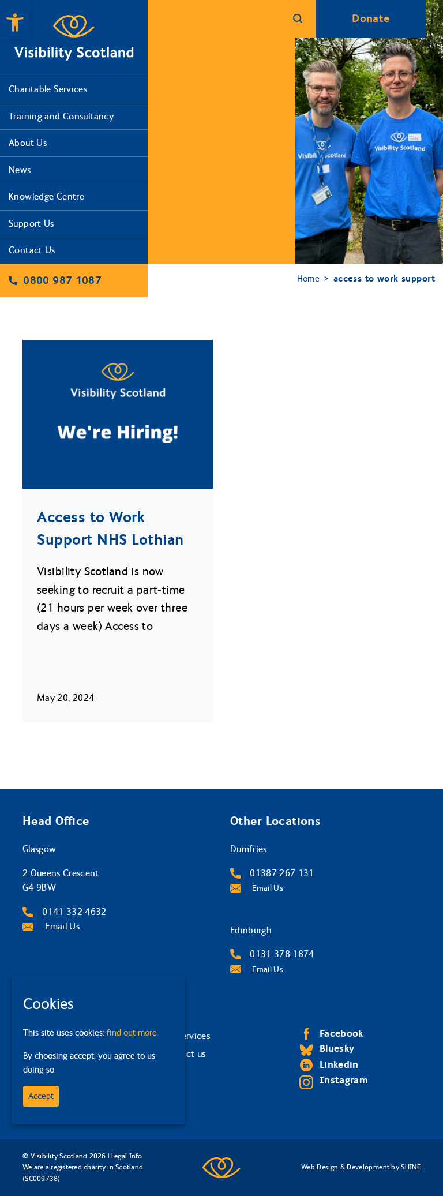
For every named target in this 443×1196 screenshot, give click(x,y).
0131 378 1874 (282, 953)
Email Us (61, 926)
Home (308, 278)
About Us (28, 142)
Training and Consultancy (61, 116)
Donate (370, 18)
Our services (185, 1035)
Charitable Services (48, 89)
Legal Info (126, 1156)
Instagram (344, 1080)
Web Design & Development (345, 1167)
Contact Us (32, 250)
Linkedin (339, 1064)
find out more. (133, 1033)
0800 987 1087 (62, 280)
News (20, 169)
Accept (41, 1096)
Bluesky (337, 1048)
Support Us (31, 223)
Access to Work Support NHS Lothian (110, 528)
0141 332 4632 (74, 911)
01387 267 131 (282, 873)
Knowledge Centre (46, 196)
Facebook (341, 1033)
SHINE (411, 1167)
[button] (15, 19)
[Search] (297, 19)
